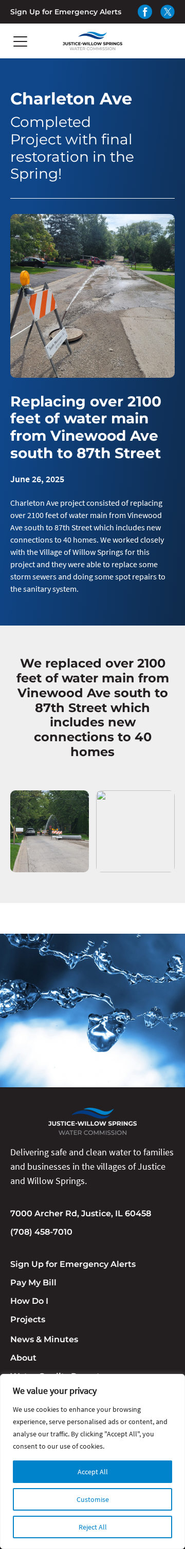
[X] (167, 12)
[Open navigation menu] (20, 41)
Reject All (93, 1527)
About (23, 1358)
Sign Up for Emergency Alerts (65, 11)
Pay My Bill (33, 1282)
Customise (93, 1499)
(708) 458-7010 (41, 1232)
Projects (27, 1319)
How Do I (29, 1301)
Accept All (93, 1471)
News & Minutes (44, 1339)
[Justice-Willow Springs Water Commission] (92, 41)
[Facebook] (145, 12)
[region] (92, 1461)
